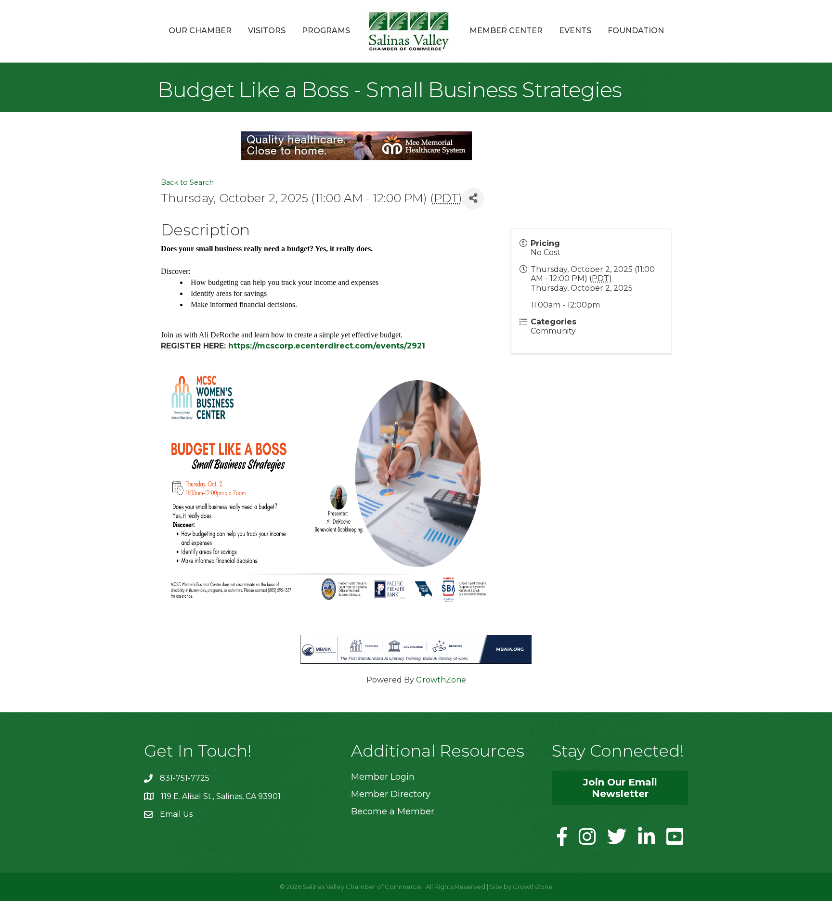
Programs (326, 30)
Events (575, 30)
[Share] (473, 198)
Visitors (267, 30)
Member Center (506, 30)
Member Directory (390, 794)
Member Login (383, 777)
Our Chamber (200, 30)
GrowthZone (441, 679)
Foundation (636, 30)
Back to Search (187, 182)
